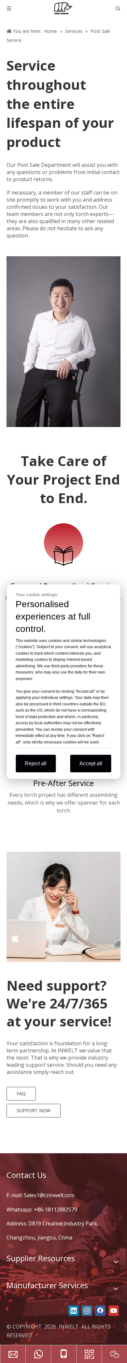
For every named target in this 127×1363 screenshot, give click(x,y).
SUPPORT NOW (33, 1110)
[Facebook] (100, 1310)
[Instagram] (87, 1310)
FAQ (21, 1093)
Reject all (36, 763)
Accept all (90, 763)
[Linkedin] (73, 1310)
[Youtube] (113, 1310)
